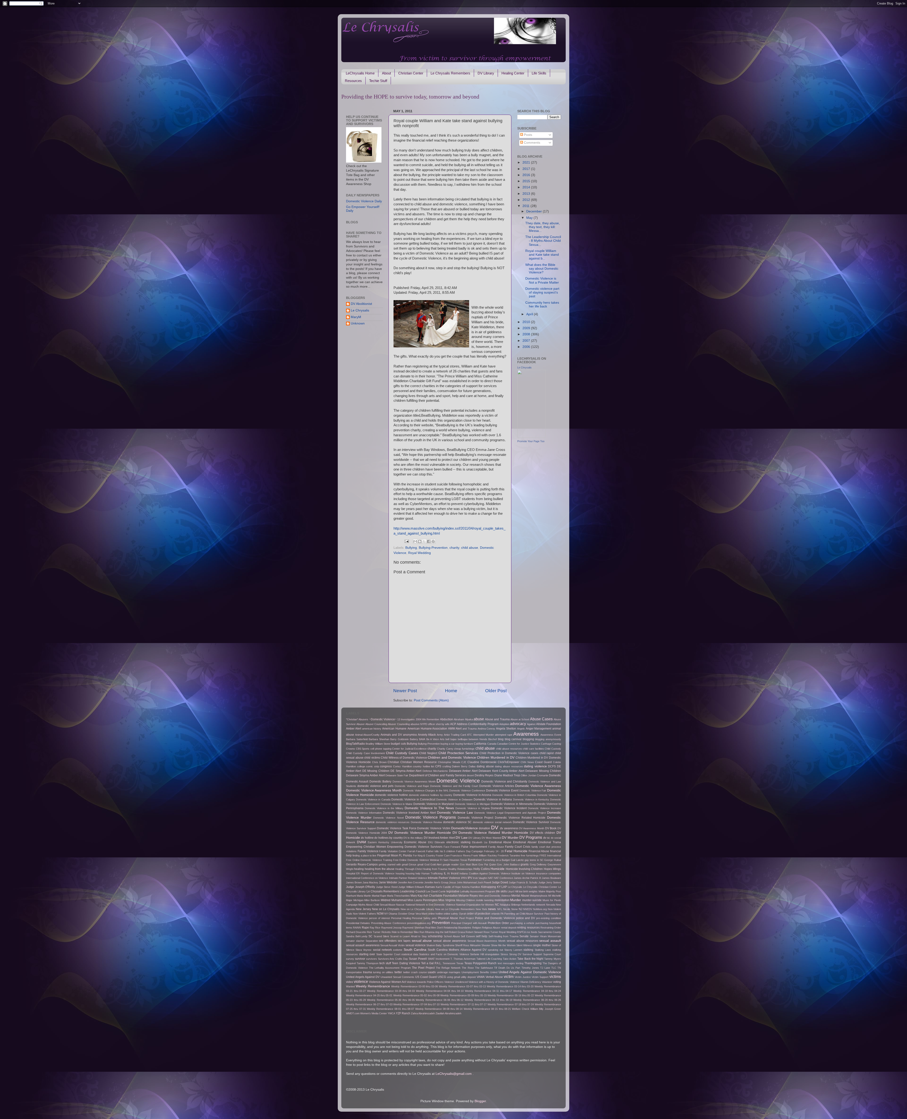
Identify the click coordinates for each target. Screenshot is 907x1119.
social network (382, 949)
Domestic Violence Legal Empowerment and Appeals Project (510, 812)
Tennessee (449, 963)
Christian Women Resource (418, 762)
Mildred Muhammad (394, 900)
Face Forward (452, 846)
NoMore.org (540, 909)
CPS (438, 766)
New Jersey (363, 909)
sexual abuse (422, 940)
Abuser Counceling (376, 724)
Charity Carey (445, 748)
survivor (360, 958)
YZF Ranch (403, 1013)
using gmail (453, 977)
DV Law (461, 837)
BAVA (422, 739)
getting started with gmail (393, 864)
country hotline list (423, 766)
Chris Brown (379, 762)
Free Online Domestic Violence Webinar (416, 860)
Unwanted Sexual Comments (397, 977)
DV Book (551, 828)
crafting (446, 766)
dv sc (546, 837)
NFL (499, 909)
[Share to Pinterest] (433, 541)
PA (502, 913)
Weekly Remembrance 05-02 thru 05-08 (416, 995)
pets (434, 918)
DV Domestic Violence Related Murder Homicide (490, 832)
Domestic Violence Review (426, 822)
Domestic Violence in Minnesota (512, 804)
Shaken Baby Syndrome (440, 945)
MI (549, 895)
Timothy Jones (530, 967)
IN (448, 873)
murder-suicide (532, 900)
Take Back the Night (530, 958)
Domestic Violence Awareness (538, 786)
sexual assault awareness (363, 945)
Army (440, 734)
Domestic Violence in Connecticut (413, 799)
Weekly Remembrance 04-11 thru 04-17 (488, 990)
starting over (367, 954)
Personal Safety (421, 918)
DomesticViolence (464, 828)
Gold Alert (436, 864)
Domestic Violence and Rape (412, 786)
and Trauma (469, 728)
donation (484, 828)
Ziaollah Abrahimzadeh (448, 1013)
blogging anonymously (548, 739)
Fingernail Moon (387, 855)
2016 (526, 175)
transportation (354, 972)
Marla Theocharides (398, 895)
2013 (526, 193)
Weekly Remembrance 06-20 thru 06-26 (537, 999)
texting (519, 963)
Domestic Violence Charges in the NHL (426, 790)
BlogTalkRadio (355, 743)
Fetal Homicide (516, 851)
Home (451, 690)
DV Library (486, 73)
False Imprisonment (474, 846)
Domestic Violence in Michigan (472, 804)
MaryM (356, 317)
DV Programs (530, 837)
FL (400, 855)
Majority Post (553, 891)
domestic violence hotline (391, 795)
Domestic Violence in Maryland (433, 804)
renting (521, 927)
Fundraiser (475, 860)
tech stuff (385, 963)
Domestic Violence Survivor (531, 822)
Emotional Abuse (500, 842)
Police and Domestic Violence (495, 918)
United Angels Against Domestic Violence (530, 972)
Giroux (412, 864)
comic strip (372, 766)
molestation (502, 900)
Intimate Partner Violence (444, 878)
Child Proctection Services (458, 753)
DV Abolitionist (361, 304)
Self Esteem (468, 936)
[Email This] (415, 541)
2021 (526, 162)
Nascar (400, 904)
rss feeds (531, 932)
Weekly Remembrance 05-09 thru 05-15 (463, 995)
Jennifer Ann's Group (436, 882)
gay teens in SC (534, 860)
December (534, 211)
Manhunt (351, 895)
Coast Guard (543, 762)
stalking (528, 949)
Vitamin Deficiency (530, 982)
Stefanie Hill (477, 954)
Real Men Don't (434, 927)
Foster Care (443, 855)
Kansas (430, 887)
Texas (459, 963)
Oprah (462, 913)
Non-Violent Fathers (364, 913)
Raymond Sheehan (413, 927)
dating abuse (485, 766)
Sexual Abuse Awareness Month (486, 940)
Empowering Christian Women (366, 846)
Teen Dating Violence (406, 963)
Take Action (509, 958)
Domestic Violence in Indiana (493, 799)
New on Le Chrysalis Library (417, 909)
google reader (451, 864)
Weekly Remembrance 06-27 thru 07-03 (369, 1004)
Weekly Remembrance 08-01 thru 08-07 (390, 1008)
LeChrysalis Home (360, 73)
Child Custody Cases (402, 753)
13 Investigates (406, 719)
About (386, 73)
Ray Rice (375, 927)
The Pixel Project (423, 967)
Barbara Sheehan (379, 739)
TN (559, 967)
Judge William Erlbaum (411, 887)
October (402, 913)
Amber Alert (353, 728)
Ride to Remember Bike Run (408, 932)
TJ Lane (545, 967)
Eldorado (440, 842)
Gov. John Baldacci (508, 864)
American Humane (394, 728)
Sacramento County (549, 932)
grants (525, 864)
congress (386, 766)
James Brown (354, 882)
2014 (526, 187)
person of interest (379, 918)
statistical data (409, 954)
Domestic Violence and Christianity (504, 781)
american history (371, 728)
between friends (478, 739)
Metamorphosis (539, 895)
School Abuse (452, 936)
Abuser (360, 724)
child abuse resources (509, 748)
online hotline (435, 913)
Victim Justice (523, 977)
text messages (506, 963)
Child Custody (553, 748)
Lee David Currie (436, 891)
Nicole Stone (510, 909)
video (349, 982)
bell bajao (451, 739)
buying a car (448, 743)
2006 (526, 347)
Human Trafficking (432, 873)
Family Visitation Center (392, 851)
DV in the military (413, 837)
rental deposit (508, 927)
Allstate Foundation (548, 724)
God (426, 864)
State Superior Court (388, 954)
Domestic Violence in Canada (373, 799)
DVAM (361, 842)
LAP (504, 887)
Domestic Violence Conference (467, 790)
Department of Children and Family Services (437, 775)
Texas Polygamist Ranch (480, 963)
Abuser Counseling (399, 724)
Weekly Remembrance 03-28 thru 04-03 (391, 990)
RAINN (357, 927)
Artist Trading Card (455, 734)
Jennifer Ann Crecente (411, 882)
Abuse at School (519, 719)
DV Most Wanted (491, 837)
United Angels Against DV (363, 977)
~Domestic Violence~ (383, 719)
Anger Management (539, 728)
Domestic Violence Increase (544, 808)
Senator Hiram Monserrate (545, 936)
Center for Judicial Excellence (409, 748)
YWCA (391, 1013)
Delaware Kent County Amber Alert (501, 771)
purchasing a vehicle (522, 923)
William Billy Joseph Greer (545, 1008)
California (480, 743)
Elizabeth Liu (479, 842)
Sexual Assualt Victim (392, 945)
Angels (521, 728)
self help (481, 936)
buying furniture (464, 743)
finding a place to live (364, 855)
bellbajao (463, 739)
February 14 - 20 (494, 851)
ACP (453, 724)
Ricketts (386, 932)
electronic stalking (458, 842)
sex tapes (404, 940)
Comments (531, 142)
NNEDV (527, 909)
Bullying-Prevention (433, 547)
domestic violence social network (492, 822)
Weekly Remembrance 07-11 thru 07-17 (464, 1004)
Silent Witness (524, 945)
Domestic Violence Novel (388, 817)
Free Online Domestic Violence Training (369, 860)
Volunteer (547, 982)
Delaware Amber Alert (463, 771)
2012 (526, 200)
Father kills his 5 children (440, 851)
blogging (528, 739)
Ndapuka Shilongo (510, 904)
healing (359, 869)
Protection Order (498, 923)
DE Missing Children (375, 771)
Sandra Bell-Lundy (357, 936)
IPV (470, 878)
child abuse (469, 547)
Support (537, 954)
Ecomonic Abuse (415, 842)
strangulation (492, 954)
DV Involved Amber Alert (439, 837)
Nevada (550, 904)
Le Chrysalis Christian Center (540, 887)
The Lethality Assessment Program (390, 967)
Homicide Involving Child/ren (524, 869)
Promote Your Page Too (530, 441)
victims (555, 976)
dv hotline (367, 837)
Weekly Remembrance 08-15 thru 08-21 (487, 1008)
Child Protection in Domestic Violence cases (508, 753)
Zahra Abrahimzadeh (423, 1013)
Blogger (480, 1101)
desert (470, 775)
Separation (372, 940)
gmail (420, 864)
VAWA (481, 977)
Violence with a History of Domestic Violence (493, 982)
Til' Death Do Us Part (507, 967)
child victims (372, 757)
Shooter (485, 945)
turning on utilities (383, 972)
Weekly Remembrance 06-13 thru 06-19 (488, 999)
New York (481, 909)
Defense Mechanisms (435, 770)
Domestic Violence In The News (429, 808)
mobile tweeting (485, 900)
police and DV (525, 918)
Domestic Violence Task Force (396, 828)
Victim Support (540, 977)
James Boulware (551, 878)
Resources (353, 81)
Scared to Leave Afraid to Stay (408, 936)
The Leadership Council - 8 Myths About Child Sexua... (543, 240)
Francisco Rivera (460, 855)
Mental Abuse (520, 895)
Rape (365, 927)
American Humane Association (427, 728)
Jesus (452, 882)
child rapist (546, 753)
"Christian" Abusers (357, 719)
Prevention (441, 922)
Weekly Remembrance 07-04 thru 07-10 (416, 1004)
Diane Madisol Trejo (507, 775)
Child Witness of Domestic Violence (404, 757)
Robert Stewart (474, 932)
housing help (413, 873)
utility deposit (468, 977)
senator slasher (355, 940)
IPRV (464, 878)
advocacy (518, 724)
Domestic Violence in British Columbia (514, 795)
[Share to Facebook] (428, 541)
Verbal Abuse (494, 977)
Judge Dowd (500, 882)
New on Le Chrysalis (385, 909)
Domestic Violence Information (364, 812)
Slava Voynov (363, 949)
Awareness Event (550, 734)
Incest (454, 873)
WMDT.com (352, 1013)
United (493, 972)
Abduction (446, 719)
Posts (527, 135)
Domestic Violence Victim (433, 828)
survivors (371, 958)
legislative (452, 891)
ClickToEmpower (508, 762)
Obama (393, 913)
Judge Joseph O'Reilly (360, 887)
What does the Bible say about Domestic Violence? (541, 268)
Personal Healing (401, 918)
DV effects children (542, 832)
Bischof (492, 739)
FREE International (550, 855)
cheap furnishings (464, 748)
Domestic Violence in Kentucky (531, 799)
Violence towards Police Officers (425, 982)
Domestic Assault (357, 781)
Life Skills (539, 73)
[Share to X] (424, 541)
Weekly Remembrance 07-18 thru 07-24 (511, 1004)
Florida (407, 855)
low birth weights (528, 891)
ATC (469, 734)
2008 (526, 334)
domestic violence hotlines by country (431, 795)
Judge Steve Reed (387, 887)
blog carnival (513, 739)
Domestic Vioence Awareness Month (414, 781)
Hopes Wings (552, 869)
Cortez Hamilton (402, 766)
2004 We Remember (427, 719)
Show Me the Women (503, 945)
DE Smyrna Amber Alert (405, 771)
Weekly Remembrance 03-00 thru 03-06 (414, 986)
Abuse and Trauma (497, 719)
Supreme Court (552, 954)
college (361, 766)
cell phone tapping (380, 748)
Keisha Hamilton (471, 887)
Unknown (358, 323)
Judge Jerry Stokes (549, 882)
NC (497, 904)
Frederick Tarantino (509, 855)
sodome (397, 949)
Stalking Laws (543, 949)
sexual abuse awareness (449, 940)
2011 (526, 206)
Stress (504, 954)
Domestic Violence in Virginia (472, 808)
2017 (526, 169)
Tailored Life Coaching (489, 958)
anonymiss (410, 734)
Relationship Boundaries (457, 927)
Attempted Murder (483, 734)
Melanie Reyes (468, 895)
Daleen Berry (459, 766)
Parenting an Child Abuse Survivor (523, 913)
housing (400, 873)
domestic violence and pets (375, 786)
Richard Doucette (356, 932)
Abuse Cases (541, 719)
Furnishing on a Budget (496, 860)
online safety (451, 913)
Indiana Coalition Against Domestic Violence (484, 873)
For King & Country (424, 855)
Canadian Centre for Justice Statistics (518, 743)
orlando (495, 913)
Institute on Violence (523, 873)
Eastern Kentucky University (385, 842)
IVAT (490, 878)
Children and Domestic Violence (452, 757)
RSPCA (521, 932)
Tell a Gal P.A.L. (431, 963)
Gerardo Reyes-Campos (362, 864)
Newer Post (405, 690)
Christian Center (410, 73)
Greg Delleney (538, 864)
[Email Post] (406, 541)
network (540, 904)
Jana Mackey (370, 882)
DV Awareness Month (531, 828)
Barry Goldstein (399, 739)
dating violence (535, 766)
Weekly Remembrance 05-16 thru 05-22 (511, 995)
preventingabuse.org (419, 923)
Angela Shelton (506, 728)
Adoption (504, 724)
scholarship (435, 936)
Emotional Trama (549, 842)
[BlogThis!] (419, 541)
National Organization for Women (475, 904)
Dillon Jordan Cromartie (534, 775)
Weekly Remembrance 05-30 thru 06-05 (391, 999)
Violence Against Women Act (387, 982)
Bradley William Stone (378, 743)
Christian (393, 762)
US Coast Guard (426, 977)
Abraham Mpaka (463, 719)
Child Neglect (428, 753)
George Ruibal (552, 860)
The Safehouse (484, 967)
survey (350, 958)
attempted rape (503, 734)
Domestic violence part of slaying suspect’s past (542, 292)
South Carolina (415, 949)
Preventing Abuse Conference (388, 923)
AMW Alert (455, 728)
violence (361, 981)
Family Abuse (496, 846)
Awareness (526, 734)
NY (386, 913)
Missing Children (465, 900)
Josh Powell (484, 882)
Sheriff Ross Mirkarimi (468, 945)
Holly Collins (481, 869)
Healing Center (512, 73)
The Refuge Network (448, 967)
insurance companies (548, 873)
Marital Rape (379, 895)
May (530, 218)
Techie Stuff (378, 81)
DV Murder (510, 837)
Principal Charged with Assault (469, 923)
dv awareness (509, 828)
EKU (430, 842)
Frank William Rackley (484, 855)
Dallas (472, 766)
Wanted (350, 986)
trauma (367, 972)
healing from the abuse (379, 869)
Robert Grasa (457, 932)
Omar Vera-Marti (417, 913)
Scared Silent (381, 936)
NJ (520, 909)
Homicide (498, 869)
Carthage (546, 743)
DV (494, 827)
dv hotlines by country (388, 837)
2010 (526, 322)
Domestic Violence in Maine (396, 804)
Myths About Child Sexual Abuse (376, 904)
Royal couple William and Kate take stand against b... (542, 254)
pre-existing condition (548, 918)
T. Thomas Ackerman (462, 958)
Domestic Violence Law (455, 812)
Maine (542, 891)
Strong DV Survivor (520, 954)
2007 (526, 340)
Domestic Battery (380, 781)
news (492, 909)
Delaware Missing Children (543, 771)
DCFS (552, 766)
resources (533, 927)
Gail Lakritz (517, 860)
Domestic (555, 775)
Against (531, 724)
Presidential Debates (358, 923)
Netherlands (528, 904)
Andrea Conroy (486, 728)
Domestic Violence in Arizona (472, 795)
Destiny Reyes (484, 775)
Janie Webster (388, 882)
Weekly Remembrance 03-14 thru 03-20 (510, 986)
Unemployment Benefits (475, 972)
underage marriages (449, 972)
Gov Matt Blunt (468, 864)
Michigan (358, 900)
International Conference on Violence (367, 878)
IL (445, 873)
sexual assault (550, 940)
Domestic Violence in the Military (384, 808)
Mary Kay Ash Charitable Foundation (434, 895)
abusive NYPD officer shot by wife (430, 724)
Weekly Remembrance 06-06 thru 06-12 (439, 999)
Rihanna (429, 932)
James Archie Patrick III (527, 878)
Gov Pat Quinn (487, 864)
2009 (526, 328)
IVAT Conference (503, 878)
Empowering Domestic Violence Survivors (414, 846)
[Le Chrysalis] (531, 436)
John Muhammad (467, 882)
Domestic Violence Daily (364, 201)
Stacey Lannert (513, 949)
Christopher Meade (449, 762)
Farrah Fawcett (416, 851)
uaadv (432, 972)
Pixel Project (466, 918)
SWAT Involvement (439, 958)
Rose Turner (490, 932)
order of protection (479, 913)
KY (499, 887)
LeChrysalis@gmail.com (454, 1074)
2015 (526, 181)
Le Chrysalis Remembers (450, 73)
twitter (398, 972)
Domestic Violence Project (475, 817)
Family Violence (368, 851)
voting (557, 982)
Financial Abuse (539, 851)
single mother (542, 945)
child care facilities (533, 748)
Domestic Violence (457, 781)
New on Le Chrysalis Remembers (455, 909)
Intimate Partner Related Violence (408, 878)
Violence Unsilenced (455, 982)
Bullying (411, 547)
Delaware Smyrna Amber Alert (365, 775)
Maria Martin (364, 895)
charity (454, 547)
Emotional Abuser (525, 842)
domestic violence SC (457, 822)
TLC (553, 967)
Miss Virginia (446, 900)
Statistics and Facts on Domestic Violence (444, 954)
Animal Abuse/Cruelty (367, 734)
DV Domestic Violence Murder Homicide (419, 832)
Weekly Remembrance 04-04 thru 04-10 (440, 990)
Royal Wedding (419, 553)
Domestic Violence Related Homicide (520, 817)
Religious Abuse (491, 927)
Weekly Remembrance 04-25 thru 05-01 (369, 995)
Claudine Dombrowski (481, 762)
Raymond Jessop (391, 927)
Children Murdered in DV (495, 757)
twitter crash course (415, 972)
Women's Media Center (373, 1013)
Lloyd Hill (513, 891)
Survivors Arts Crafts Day (393, 958)
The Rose (468, 967)
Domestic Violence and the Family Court (454, 786)
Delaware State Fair (396, 775)
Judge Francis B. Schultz (523, 882)
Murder (515, 900)
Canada (491, 743)
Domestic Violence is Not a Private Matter (542, 280)
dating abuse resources (509, 766)
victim (508, 976)
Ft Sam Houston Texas (453, 860)
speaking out (495, 949)
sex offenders (388, 940)
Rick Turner (374, 932)
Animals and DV (391, 734)
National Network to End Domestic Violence (430, 904)
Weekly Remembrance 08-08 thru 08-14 (438, 1008)
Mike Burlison (372, 900)
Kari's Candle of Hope (448, 887)
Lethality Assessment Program (477, 891)
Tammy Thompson (367, 963)
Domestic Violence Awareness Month (374, 790)
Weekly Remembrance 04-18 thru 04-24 (537, 990)
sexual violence (416, 945)
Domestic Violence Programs (430, 817)
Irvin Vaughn (480, 878)
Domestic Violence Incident (509, 808)
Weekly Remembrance (373, 986)
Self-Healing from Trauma (503, 936)
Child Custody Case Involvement (365, 753)
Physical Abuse (448, 918)
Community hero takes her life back (542, 304)
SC (370, 936)
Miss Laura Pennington (422, 900)
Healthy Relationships (460, 869)
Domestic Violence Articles (496, 786)
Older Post (496, 690)
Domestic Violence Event (502, 790)
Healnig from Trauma (435, 869)
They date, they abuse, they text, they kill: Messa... (542, 227)
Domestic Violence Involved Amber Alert (409, 812)
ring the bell (441, 932)
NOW (380, 913)
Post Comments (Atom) (431, 700)
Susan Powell (418, 958)
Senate (524, 936)
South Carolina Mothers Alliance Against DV (457, 949)
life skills (501, 891)
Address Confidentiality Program (477, 724)
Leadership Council (412, 891)
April (530, 314)
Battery (414, 739)
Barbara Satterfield (357, 739)
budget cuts (398, 743)
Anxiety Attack (427, 734)
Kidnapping (488, 887)
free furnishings (530, 855)
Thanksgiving (533, 963)
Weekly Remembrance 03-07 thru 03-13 (462, 986)
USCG (442, 977)
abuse (479, 719)
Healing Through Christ (408, 869)
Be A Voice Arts (435, 739)
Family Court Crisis (517, 846)
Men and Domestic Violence (495, 895)
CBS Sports (363, 748)
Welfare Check (520, 1008)
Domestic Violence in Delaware (454, 799)
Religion (476, 927)
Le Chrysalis (360, 310)
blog (501, 739)
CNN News (527, 762)
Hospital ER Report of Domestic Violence (370, 873)
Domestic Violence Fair (532, 790)
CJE (463, 762)
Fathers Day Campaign (469, 851)
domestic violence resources (393, 822)
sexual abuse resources (522, 940)
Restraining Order (550, 927)
